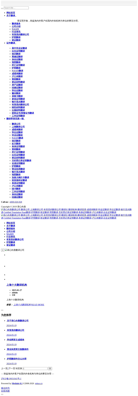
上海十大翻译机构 (16, 284)
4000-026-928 (16, 202)
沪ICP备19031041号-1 (11, 378)
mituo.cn (38, 383)
